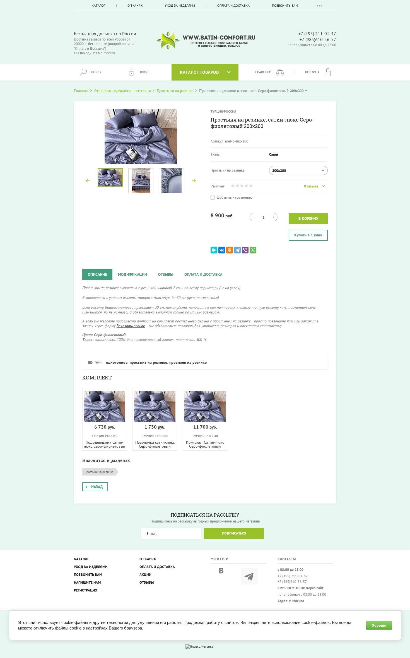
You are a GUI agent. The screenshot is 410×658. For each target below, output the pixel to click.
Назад (97, 486)
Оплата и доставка (233, 5)
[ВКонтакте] (221, 250)
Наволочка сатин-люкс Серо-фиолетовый (155, 444)
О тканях (135, 5)
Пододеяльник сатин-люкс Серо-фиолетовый (104, 444)
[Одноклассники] (229, 250)
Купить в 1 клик (308, 234)
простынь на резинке (148, 362)
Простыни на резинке (99, 472)
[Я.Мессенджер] (214, 250)
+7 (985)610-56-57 (318, 39)
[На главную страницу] (205, 41)
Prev (87, 180)
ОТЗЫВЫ (146, 582)
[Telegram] (237, 250)
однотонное (116, 362)
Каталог (98, 5)
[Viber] (245, 250)
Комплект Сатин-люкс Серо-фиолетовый (205, 444)
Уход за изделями (180, 5)
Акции (145, 574)
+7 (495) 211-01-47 (317, 33)
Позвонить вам (285, 5)
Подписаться (234, 533)
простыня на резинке (188, 362)
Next (193, 180)
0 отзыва (311, 186)
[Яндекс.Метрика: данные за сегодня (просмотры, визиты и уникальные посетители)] (199, 646)
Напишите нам (87, 582)
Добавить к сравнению (234, 197)
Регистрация (85, 590)
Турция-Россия (223, 111)
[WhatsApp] (253, 250)
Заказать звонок (131, 325)
